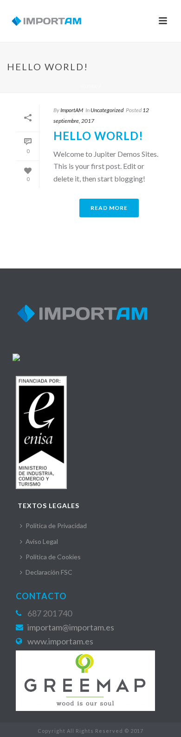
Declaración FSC (49, 572)
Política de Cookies (53, 557)
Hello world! (98, 135)
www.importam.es (60, 641)
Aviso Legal (42, 541)
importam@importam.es (70, 627)
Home (88, 86)
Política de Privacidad (56, 525)
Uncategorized (106, 110)
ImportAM (71, 110)
